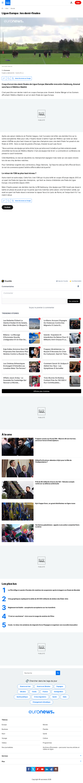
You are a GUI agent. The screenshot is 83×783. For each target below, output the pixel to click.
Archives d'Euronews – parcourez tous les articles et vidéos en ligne (61, 748)
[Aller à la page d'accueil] (7, 2)
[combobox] (41, 673)
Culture (45, 738)
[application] (41, 40)
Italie (64, 697)
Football (7, 207)
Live (78, 2)
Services (5, 756)
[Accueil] (2, 8)
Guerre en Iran (25, 686)
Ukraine (23, 691)
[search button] (58, 673)
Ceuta (34, 691)
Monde (13, 8)
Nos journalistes (7, 747)
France (45, 691)
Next (3, 734)
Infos (6, 8)
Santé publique (22, 697)
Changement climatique (41, 702)
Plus (3, 761)
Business (5, 729)
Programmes (47, 743)
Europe (4, 725)
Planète (45, 729)
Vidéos (4, 743)
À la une (7, 434)
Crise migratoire (40, 697)
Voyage (4, 738)
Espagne (60, 686)
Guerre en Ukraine (43, 686)
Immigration (58, 691)
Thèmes (4, 720)
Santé (54, 697)
